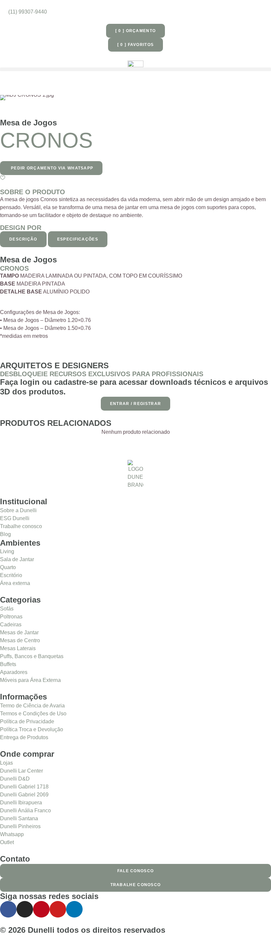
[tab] (23, 239)
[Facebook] (8, 909)
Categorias (20, 599)
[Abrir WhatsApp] (254, 926)
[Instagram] (25, 909)
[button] (135, 69)
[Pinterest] (41, 909)
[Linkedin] (74, 909)
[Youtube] (58, 909)
